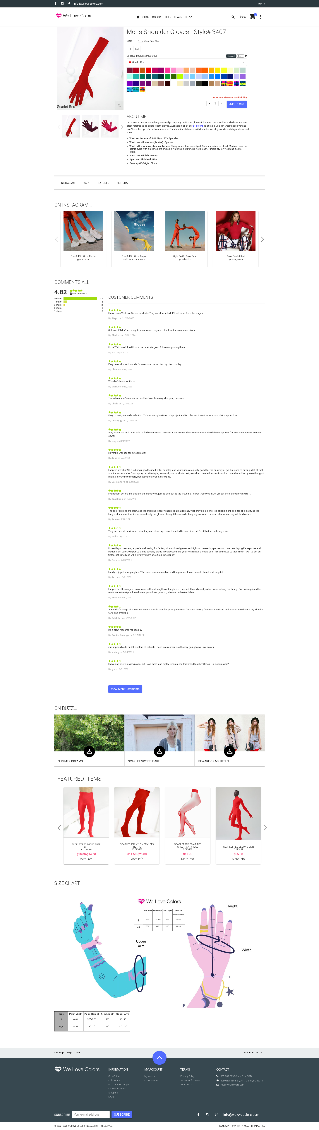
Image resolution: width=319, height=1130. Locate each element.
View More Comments (125, 689)
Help (69, 1052)
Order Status (151, 1080)
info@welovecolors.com (88, 3)
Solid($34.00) (134, 55)
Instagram (68, 182)
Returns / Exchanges (119, 1084)
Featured (103, 182)
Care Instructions (117, 1088)
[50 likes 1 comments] (134, 239)
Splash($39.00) (149, 55)
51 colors (198, 125)
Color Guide (114, 1080)
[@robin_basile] (235, 239)
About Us (248, 1052)
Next (122, 127)
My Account (150, 1076)
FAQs (111, 1096)
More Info (86, 859)
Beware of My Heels (213, 761)
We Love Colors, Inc (78, 1126)
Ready (240, 56)
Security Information (190, 1080)
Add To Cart (236, 104)
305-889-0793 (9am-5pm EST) (236, 1076)
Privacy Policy (187, 1076)
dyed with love (227, 1126)
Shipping (113, 1092)
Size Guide (113, 1076)
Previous (58, 127)
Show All (231, 56)
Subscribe (62, 1115)
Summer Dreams (70, 761)
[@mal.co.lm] (83, 239)
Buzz (86, 182)
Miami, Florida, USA (254, 1126)
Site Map (59, 1052)
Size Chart (124, 182)
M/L (137, 49)
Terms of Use (187, 1084)
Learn (77, 1052)
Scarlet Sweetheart (144, 761)
